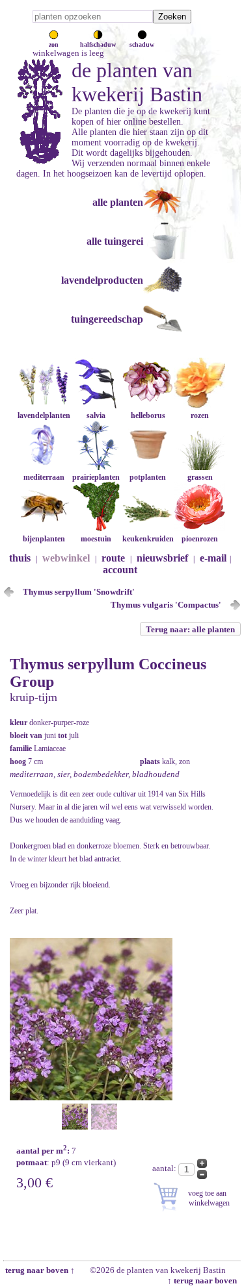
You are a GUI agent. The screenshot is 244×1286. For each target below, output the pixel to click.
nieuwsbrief (162, 557)
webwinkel (66, 557)
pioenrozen (200, 538)
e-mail (213, 557)
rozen (200, 415)
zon (54, 44)
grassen (200, 477)
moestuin (96, 538)
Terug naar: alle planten (190, 629)
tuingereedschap (107, 319)
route (113, 557)
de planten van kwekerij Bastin (137, 82)
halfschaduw (98, 44)
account (120, 569)
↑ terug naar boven (204, 1280)
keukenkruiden (148, 538)
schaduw (141, 44)
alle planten (117, 202)
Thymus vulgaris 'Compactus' (166, 605)
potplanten (147, 477)
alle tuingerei (115, 241)
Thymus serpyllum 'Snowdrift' (79, 592)
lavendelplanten (44, 415)
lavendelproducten (102, 280)
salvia (96, 415)
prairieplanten (96, 477)
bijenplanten (44, 538)
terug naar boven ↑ (39, 1270)
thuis (20, 557)
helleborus (148, 415)
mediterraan (43, 477)
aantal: (165, 1168)
